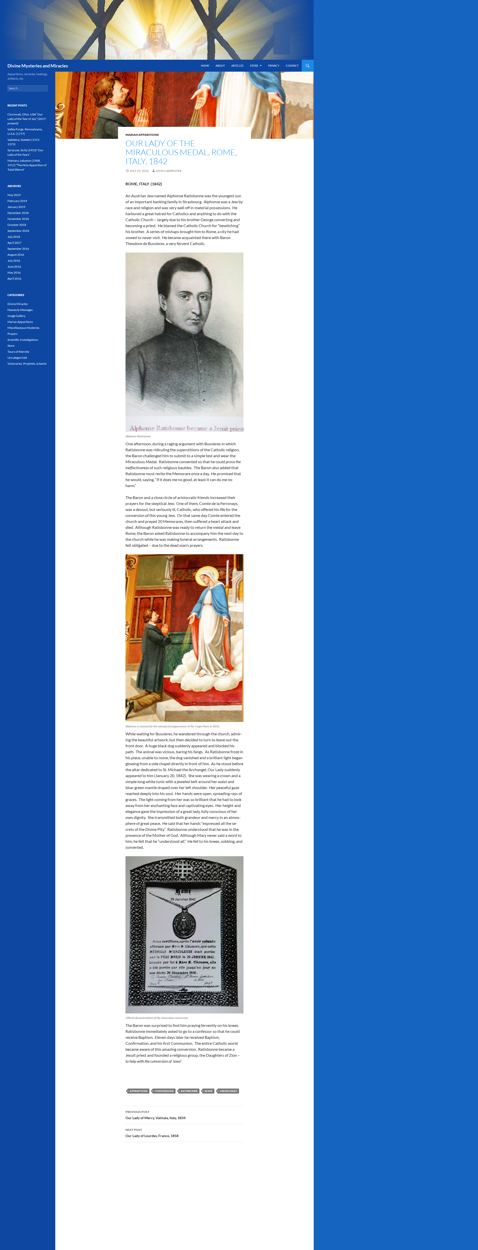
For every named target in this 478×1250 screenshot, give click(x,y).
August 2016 (15, 254)
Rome (209, 1091)
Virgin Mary (228, 1091)
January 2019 (16, 207)
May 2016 (14, 272)
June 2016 (14, 266)
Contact (292, 65)
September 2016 (18, 248)
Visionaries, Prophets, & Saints (27, 363)
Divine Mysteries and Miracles (37, 65)
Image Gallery (16, 316)
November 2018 (18, 219)
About (220, 65)
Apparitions (139, 1091)
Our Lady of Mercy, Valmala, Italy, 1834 (155, 1115)
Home (205, 65)
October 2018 (16, 225)
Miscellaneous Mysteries (23, 328)
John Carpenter (168, 171)
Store (254, 65)
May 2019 (14, 195)
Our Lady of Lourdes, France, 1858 (152, 1133)
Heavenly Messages (20, 310)
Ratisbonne (189, 1091)
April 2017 (14, 243)
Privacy (273, 65)
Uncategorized (17, 357)
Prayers (12, 334)
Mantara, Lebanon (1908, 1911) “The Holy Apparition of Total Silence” (27, 165)
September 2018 (18, 231)
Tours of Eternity (18, 351)
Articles (237, 65)
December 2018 (18, 213)
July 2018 (13, 237)
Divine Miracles (17, 304)
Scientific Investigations (22, 340)
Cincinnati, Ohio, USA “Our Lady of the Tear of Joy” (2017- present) (27, 118)
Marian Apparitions (142, 135)
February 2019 (17, 201)
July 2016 (13, 260)
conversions (164, 1091)
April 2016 (14, 278)
